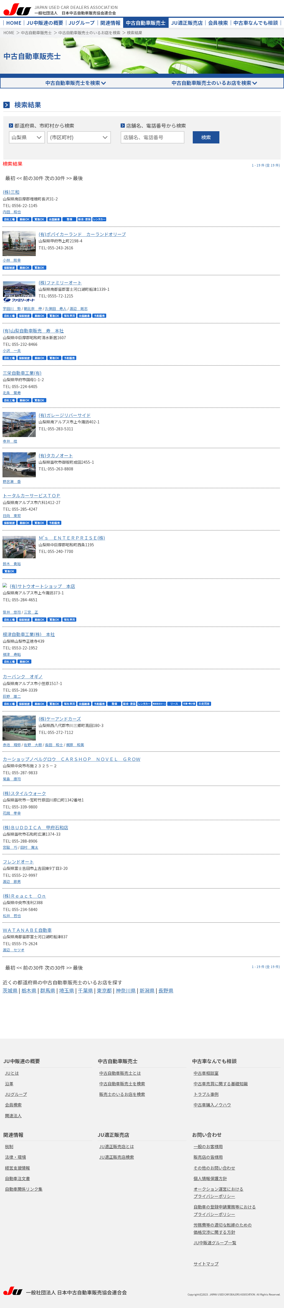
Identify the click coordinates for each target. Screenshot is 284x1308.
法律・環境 (15, 1157)
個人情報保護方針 (210, 1178)
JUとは (12, 1073)
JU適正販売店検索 (116, 1157)
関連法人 (13, 1115)
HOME (13, 22)
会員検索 (218, 22)
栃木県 (28, 990)
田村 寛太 (29, 847)
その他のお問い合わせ (214, 1168)
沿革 (9, 1083)
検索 (206, 137)
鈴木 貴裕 (12, 563)
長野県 (165, 990)
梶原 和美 (75, 744)
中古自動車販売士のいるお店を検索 (89, 32)
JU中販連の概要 (45, 22)
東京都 (104, 990)
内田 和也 (12, 211)
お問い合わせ (207, 1134)
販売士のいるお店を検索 (122, 1094)
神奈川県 (126, 990)
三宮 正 (31, 612)
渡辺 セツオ (13, 949)
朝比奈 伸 (33, 308)
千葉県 (85, 990)
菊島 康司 (12, 778)
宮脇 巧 (10, 847)
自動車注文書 (17, 1178)
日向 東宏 (12, 515)
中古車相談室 (206, 1073)
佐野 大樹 (33, 744)
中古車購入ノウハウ (212, 1105)
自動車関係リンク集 (23, 1189)
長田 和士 (54, 744)
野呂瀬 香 (12, 481)
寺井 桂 (10, 441)
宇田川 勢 (12, 308)
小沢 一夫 (12, 350)
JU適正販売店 (187, 22)
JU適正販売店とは (116, 1146)
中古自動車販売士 (146, 22)
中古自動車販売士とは (120, 1073)
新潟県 (147, 990)
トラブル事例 (206, 1094)
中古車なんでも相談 (255, 22)
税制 (9, 1146)
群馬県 (47, 990)
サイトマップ (206, 1264)
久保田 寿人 (56, 308)
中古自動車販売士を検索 (72, 82)
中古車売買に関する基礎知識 (221, 1083)
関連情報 (110, 22)
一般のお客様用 (208, 1146)
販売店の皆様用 (208, 1157)
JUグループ (82, 22)
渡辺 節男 (12, 881)
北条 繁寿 (12, 392)
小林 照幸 (12, 260)
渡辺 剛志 (79, 308)
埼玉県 (66, 990)
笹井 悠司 (12, 612)
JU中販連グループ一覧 (215, 1242)
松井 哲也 (12, 915)
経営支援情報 (17, 1168)
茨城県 (9, 990)
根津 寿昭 (12, 654)
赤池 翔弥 (12, 744)
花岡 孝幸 (12, 813)
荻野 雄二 (12, 696)
